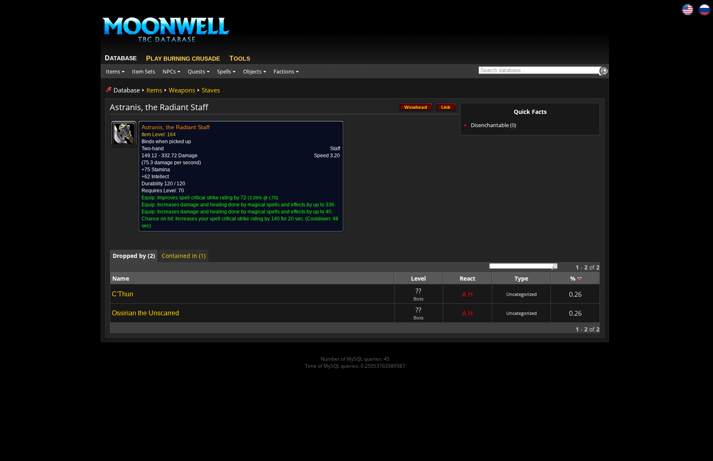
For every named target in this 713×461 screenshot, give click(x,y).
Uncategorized (521, 294)
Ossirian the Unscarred (145, 313)
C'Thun (122, 294)
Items (154, 90)
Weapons (182, 90)
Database (126, 90)
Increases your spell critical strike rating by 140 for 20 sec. (239, 219)
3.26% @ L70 (262, 197)
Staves (211, 90)
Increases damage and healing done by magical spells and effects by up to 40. (245, 212)
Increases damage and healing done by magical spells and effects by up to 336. (246, 205)
